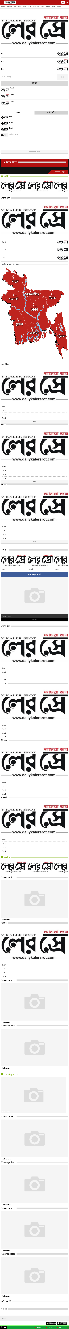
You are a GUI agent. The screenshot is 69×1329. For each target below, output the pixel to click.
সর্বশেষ (17, 112)
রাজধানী (53, 6)
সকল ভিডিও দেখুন (60, 172)
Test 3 (3, 54)
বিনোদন (48, 6)
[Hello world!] (62, 77)
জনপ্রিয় (19, 6)
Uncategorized (34, 574)
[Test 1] (62, 69)
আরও (33, 619)
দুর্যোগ (29, 6)
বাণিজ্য (42, 6)
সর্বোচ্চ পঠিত (51, 112)
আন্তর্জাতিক (9, 6)
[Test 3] (62, 53)
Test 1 (3, 69)
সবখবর (34, 421)
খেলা (15, 6)
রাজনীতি (59, 6)
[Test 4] (34, 30)
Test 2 (3, 61)
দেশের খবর (36, 6)
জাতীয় (24, 6)
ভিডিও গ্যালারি (11, 162)
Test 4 (5, 47)
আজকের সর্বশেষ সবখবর (34, 152)
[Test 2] (62, 61)
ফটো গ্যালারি (6, 1301)
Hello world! (6, 77)
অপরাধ (3, 6)
